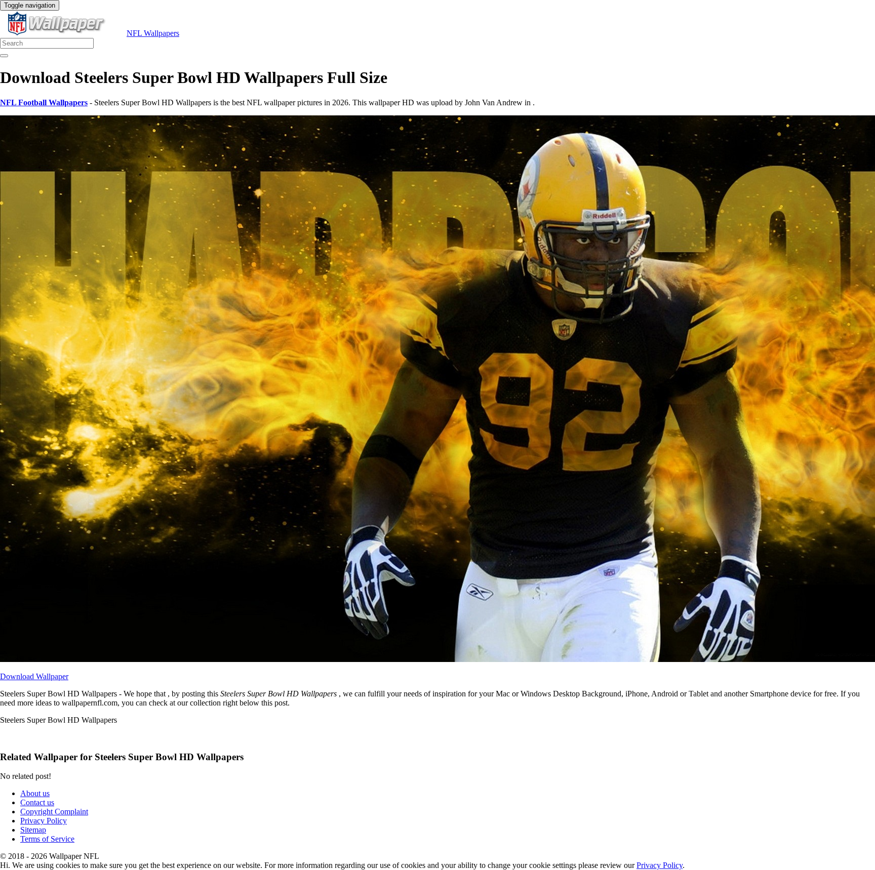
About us (35, 793)
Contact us (37, 802)
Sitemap (33, 829)
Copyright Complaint (54, 811)
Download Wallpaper (34, 676)
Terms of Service (47, 839)
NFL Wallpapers (153, 33)
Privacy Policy (43, 820)
